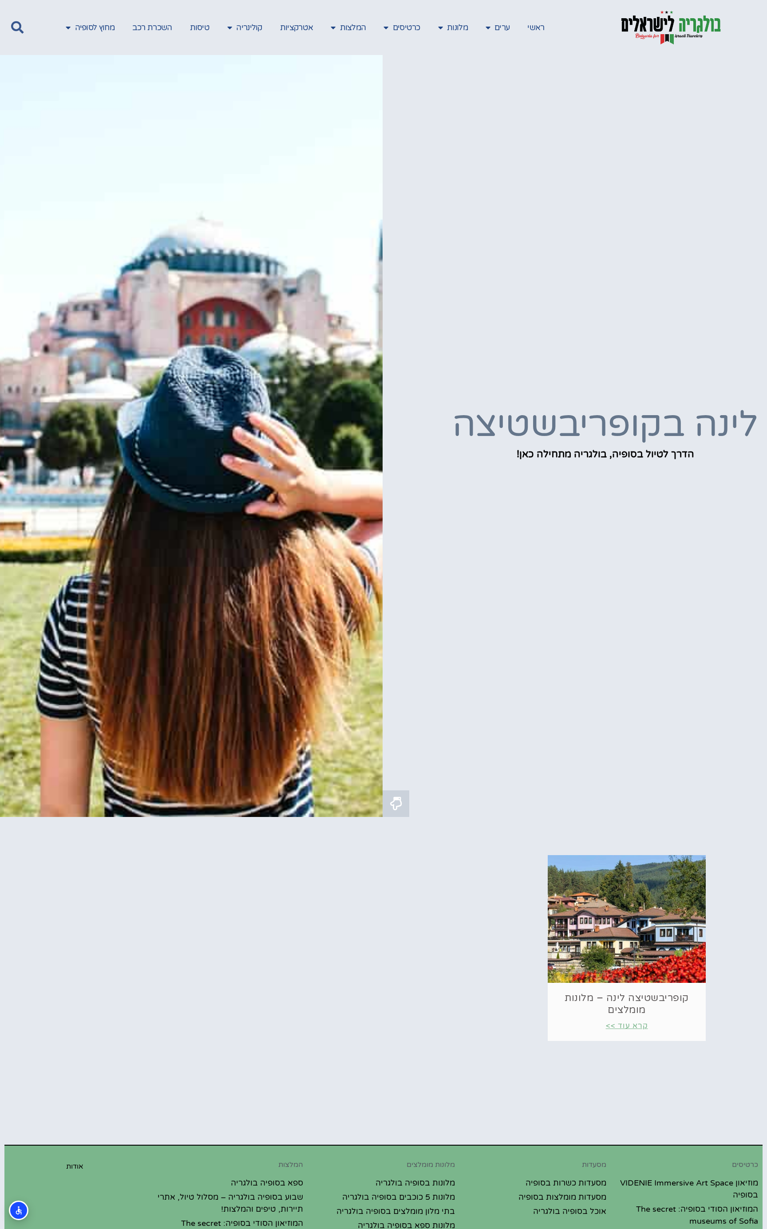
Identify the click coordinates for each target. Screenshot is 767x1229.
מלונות (457, 27)
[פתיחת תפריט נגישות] (18, 1210)
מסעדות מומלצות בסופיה (562, 1197)
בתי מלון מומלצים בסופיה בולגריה (395, 1211)
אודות (74, 1166)
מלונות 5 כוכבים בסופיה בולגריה (398, 1197)
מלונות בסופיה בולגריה (415, 1183)
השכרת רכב (152, 27)
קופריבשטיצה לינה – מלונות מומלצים (627, 1003)
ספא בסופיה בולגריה (267, 1183)
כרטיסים (406, 27)
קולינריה (249, 27)
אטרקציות (296, 27)
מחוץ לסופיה (95, 27)
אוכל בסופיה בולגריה (569, 1211)
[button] (17, 27)
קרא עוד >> (627, 1025)
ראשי (535, 27)
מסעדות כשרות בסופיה (566, 1183)
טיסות (200, 27)
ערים (502, 27)
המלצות (353, 27)
